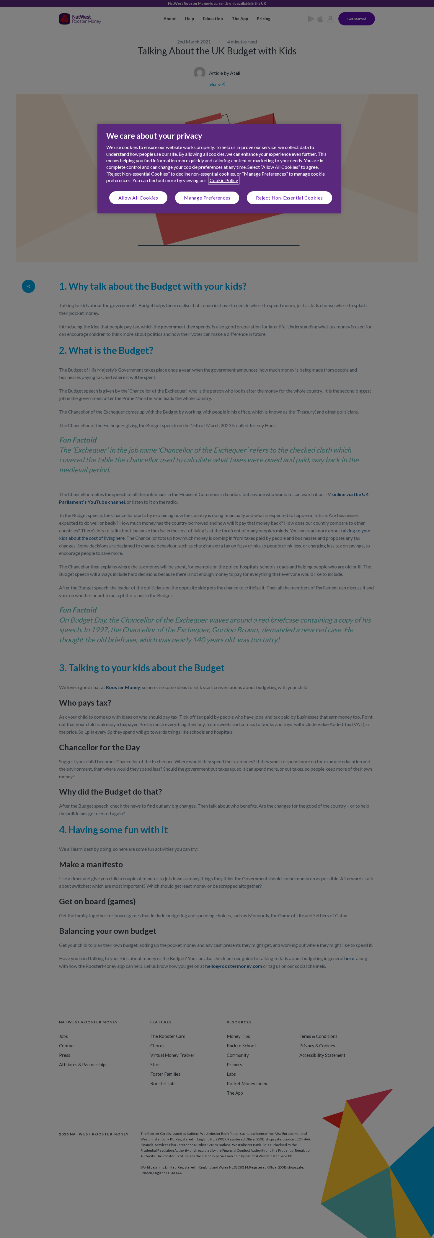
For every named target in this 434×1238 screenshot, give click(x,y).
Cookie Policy (224, 180)
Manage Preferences (207, 197)
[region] (219, 168)
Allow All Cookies (138, 197)
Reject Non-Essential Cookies (289, 197)
